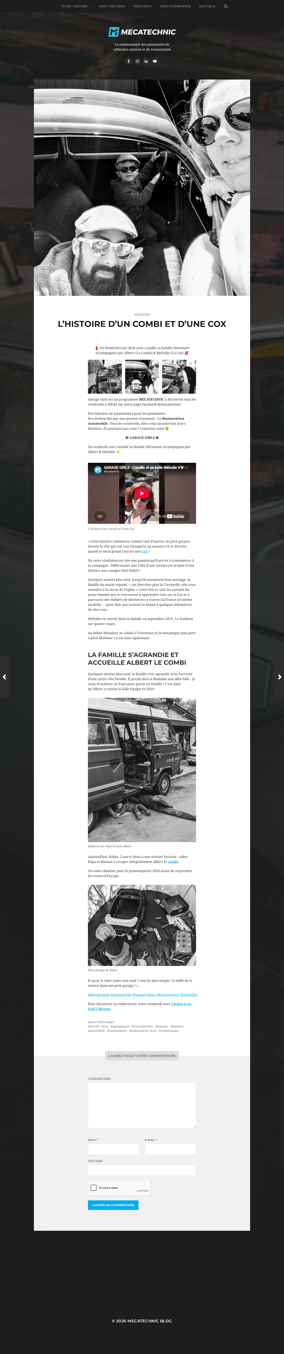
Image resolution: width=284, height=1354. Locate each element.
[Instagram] (137, 61)
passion (163, 1026)
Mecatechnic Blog (149, 1321)
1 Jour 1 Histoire (74, 6)
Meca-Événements (175, 6)
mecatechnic (143, 1026)
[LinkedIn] (146, 61)
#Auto (151, 995)
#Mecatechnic (99, 995)
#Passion (139, 995)
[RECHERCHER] (226, 6)
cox (106, 1026)
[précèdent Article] (4, 677)
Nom (93, 1140)
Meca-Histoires (112, 6)
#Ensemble (189, 995)
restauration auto (144, 1031)
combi (95, 1026)
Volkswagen (105, 1022)
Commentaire (99, 1079)
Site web (95, 1161)
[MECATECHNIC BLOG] (142, 32)
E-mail (151, 1140)
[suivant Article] (279, 677)
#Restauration (168, 995)
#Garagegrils (121, 995)
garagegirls (121, 1026)
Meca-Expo (142, 6)
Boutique (207, 6)
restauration (118, 1031)
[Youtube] (155, 61)
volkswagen (170, 1031)
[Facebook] (128, 61)
